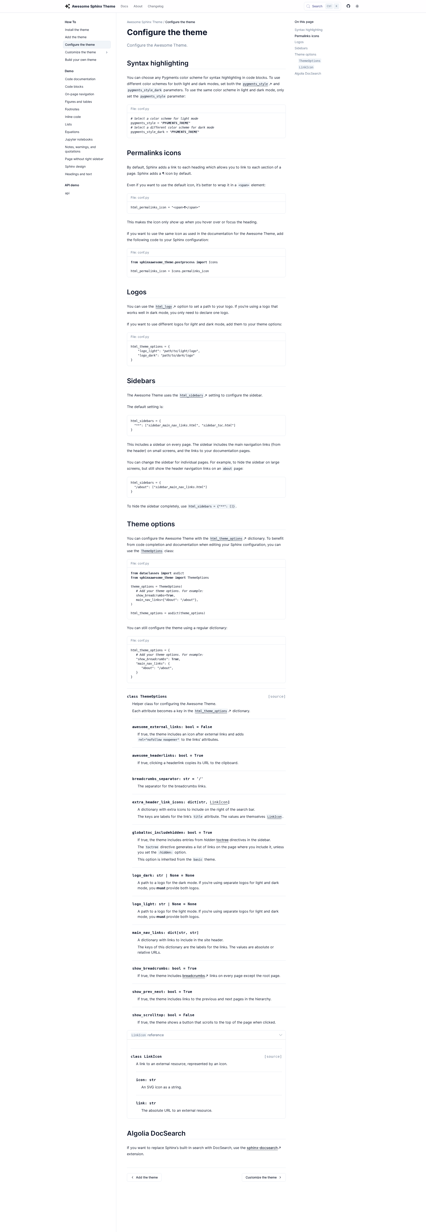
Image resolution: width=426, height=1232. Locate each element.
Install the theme (77, 30)
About (138, 6)
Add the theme (76, 37)
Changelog (156, 6)
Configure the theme (80, 45)
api (67, 193)
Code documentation (80, 79)
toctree (222, 840)
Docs (124, 6)
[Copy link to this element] (212, 33)
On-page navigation (79, 94)
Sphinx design (75, 166)
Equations (72, 132)
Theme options (305, 54)
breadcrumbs (193, 975)
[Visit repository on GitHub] (348, 6)
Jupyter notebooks (79, 139)
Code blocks (74, 86)
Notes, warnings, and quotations (80, 149)
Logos (299, 42)
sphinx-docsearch (262, 1147)
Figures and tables (78, 101)
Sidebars (301, 48)
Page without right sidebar (84, 159)
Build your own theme (80, 60)
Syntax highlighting (309, 30)
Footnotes (72, 109)
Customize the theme (80, 52)
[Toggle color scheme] (357, 6)
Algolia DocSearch (308, 73)
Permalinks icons (307, 36)
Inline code (73, 117)
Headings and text (78, 174)
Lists (68, 124)
